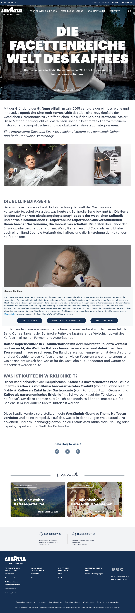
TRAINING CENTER (86, 534)
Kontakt (61, 578)
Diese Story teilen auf (67, 444)
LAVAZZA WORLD (9, 3)
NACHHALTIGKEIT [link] (96, 11)
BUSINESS (127, 3)
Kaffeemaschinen (12, 578)
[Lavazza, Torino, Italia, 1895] (11, 11)
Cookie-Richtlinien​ (55, 602)
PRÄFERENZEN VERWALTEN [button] (66, 321)
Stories (34, 578)
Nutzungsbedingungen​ (94, 574)
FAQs (60, 574)
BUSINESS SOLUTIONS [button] (72, 11)
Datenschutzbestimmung (25, 602)
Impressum (42, 602)
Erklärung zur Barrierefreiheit (108, 602)
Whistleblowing (89, 602)
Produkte (35, 574)
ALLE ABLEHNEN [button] (104, 321)
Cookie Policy (10, 314)
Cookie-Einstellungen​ (72, 602)
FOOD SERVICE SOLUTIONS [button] (43, 11)
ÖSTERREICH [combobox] (117, 579)
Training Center (11, 593)
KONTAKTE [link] (114, 11)
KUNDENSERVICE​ (52, 534)
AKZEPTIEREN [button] (29, 321)
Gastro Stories (10, 589)
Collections (9, 574)
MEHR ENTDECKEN (48, 512)
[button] (130, 11)
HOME (115, 3)
